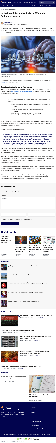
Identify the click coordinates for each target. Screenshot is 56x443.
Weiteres (51, 6)
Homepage (33, 407)
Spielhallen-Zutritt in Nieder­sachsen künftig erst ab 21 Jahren (25, 292)
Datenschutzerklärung (23, 434)
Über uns (33, 409)
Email (30, 212)
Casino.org (13, 441)
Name (3, 212)
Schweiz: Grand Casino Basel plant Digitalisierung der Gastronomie (22, 366)
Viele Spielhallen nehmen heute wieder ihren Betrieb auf (24, 301)
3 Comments (20, 368)
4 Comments (37, 340)
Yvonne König (6, 368)
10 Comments (23, 332)
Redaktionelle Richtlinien (34, 434)
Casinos (9, 6)
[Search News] (53, 2)
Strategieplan (4, 82)
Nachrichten (4, 9)
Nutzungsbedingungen (11, 434)
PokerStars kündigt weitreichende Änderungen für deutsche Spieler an (27, 283)
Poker (13, 6)
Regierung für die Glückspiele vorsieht (21, 91)
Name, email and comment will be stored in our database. (17, 219)
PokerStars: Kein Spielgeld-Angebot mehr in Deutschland (36, 315)
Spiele (17, 6)
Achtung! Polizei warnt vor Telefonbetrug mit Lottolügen (18, 330)
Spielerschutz (35, 6)
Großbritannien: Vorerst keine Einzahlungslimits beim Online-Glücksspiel (6, 240)
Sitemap (43, 434)
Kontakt (33, 412)
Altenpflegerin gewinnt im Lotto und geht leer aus (22, 274)
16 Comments (40, 317)
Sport (21, 6)
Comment (4, 195)
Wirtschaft (42, 6)
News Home (3, 6)
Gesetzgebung (28, 6)
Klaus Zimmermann (12, 276)
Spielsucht (48, 434)
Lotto (46, 6)
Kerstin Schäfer (8, 22)
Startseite (3, 434)
